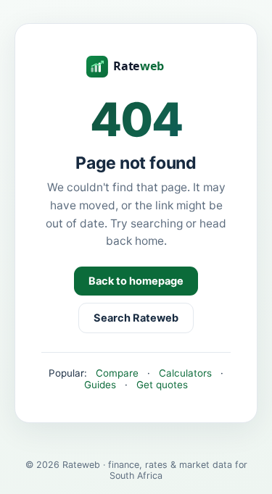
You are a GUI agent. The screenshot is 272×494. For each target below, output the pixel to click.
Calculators (185, 373)
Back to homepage (136, 281)
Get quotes (162, 384)
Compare (117, 373)
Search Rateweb (136, 318)
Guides (100, 384)
